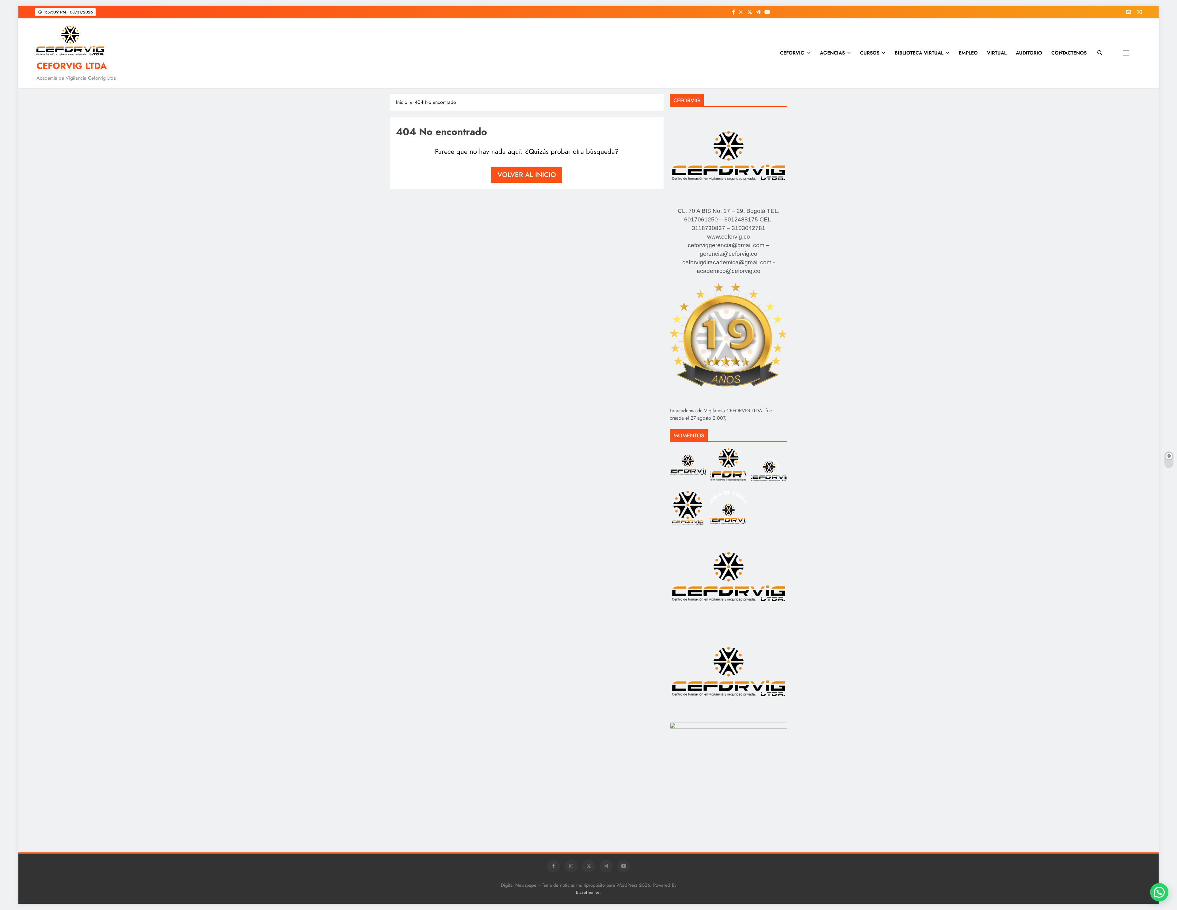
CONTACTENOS (1069, 52)
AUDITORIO (1029, 52)
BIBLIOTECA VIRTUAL (919, 52)
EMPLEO (968, 52)
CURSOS (869, 52)
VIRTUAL (997, 52)
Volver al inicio (526, 174)
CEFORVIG (792, 52)
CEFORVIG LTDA (71, 65)
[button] (1159, 892)
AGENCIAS (832, 52)
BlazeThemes (588, 892)
